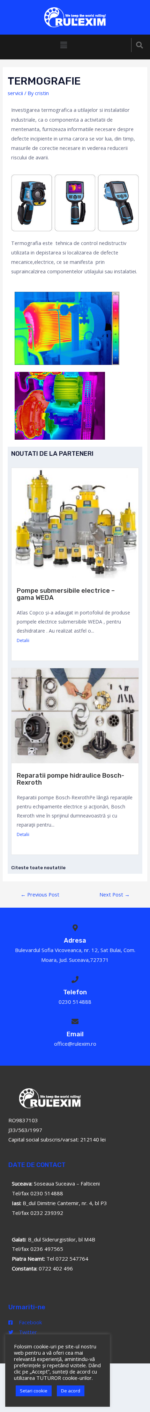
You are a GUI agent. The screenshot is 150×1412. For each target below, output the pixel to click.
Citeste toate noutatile (38, 867)
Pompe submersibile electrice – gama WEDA (66, 594)
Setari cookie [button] (33, 1391)
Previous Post (40, 894)
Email (75, 1034)
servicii (15, 92)
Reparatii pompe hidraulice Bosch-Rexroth (70, 779)
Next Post (114, 894)
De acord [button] (70, 1391)
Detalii (23, 640)
